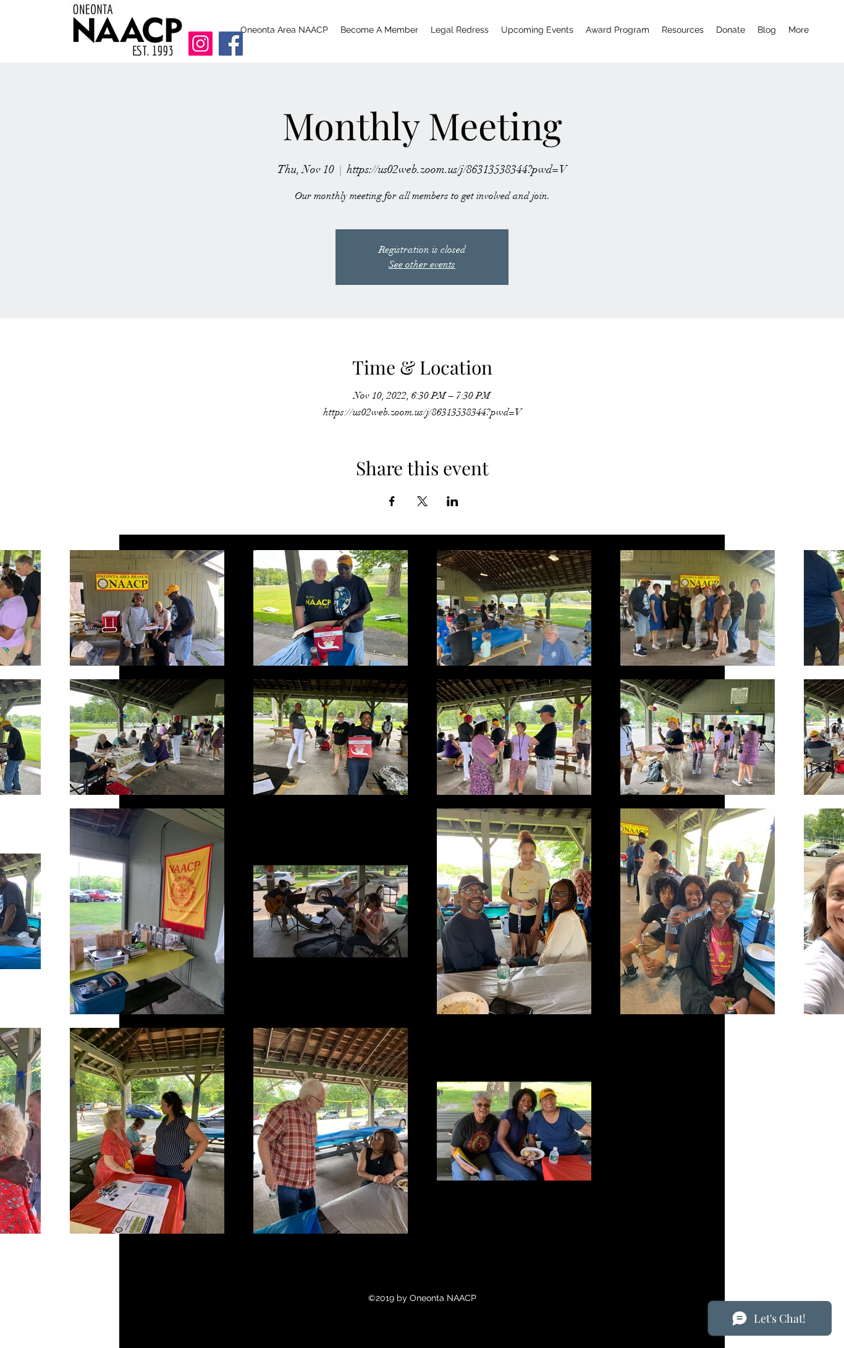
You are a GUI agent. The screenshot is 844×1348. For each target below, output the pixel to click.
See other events (422, 264)
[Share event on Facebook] (392, 501)
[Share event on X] (422, 501)
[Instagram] (200, 44)
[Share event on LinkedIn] (452, 501)
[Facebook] (231, 44)
